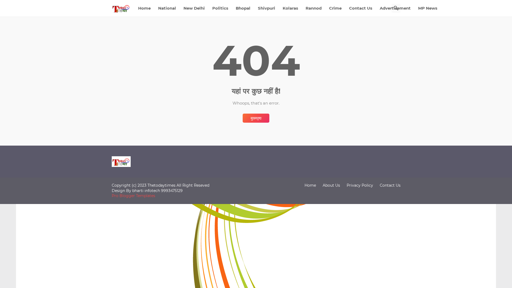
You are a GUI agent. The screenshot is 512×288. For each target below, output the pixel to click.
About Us (331, 185)
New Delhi (194, 8)
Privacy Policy (360, 185)
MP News (427, 8)
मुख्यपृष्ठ (256, 118)
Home (144, 8)
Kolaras (290, 8)
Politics (220, 8)
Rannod (314, 8)
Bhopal (243, 8)
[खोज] (396, 8)
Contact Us (360, 8)
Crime (335, 8)
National (167, 8)
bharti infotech (146, 190)
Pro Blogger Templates (133, 195)
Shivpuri (266, 8)
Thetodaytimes (161, 185)
